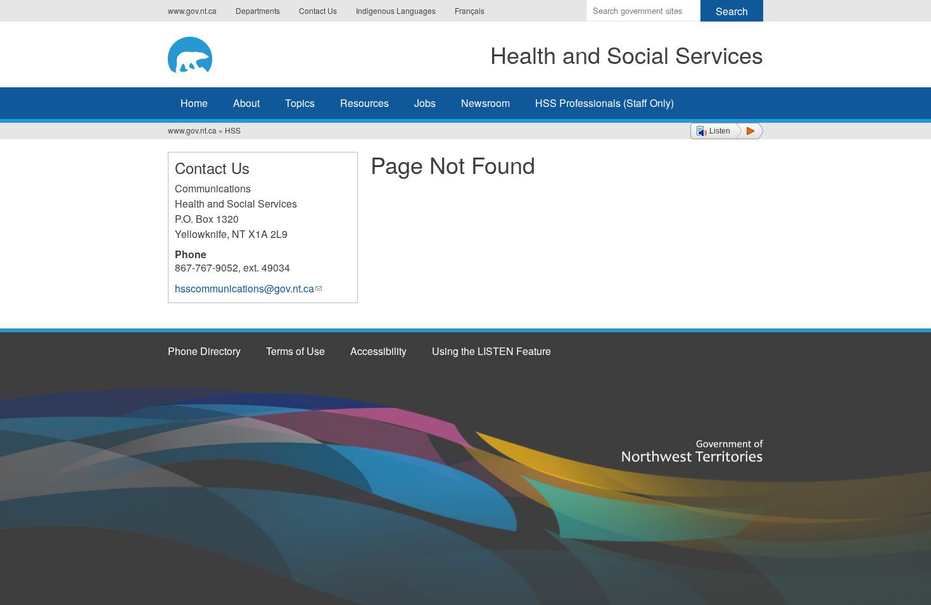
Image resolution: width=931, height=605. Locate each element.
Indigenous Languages (396, 10)
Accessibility (378, 351)
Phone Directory (204, 351)
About (246, 103)
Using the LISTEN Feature (491, 351)
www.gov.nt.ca (192, 10)
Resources (364, 103)
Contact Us (318, 10)
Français (469, 10)
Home (194, 103)
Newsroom (485, 103)
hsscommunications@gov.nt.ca (248, 288)
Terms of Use (295, 351)
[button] (726, 131)
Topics (300, 103)
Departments (258, 10)
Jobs (425, 103)
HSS (233, 130)
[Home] (209, 52)
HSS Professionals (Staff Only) (604, 103)
